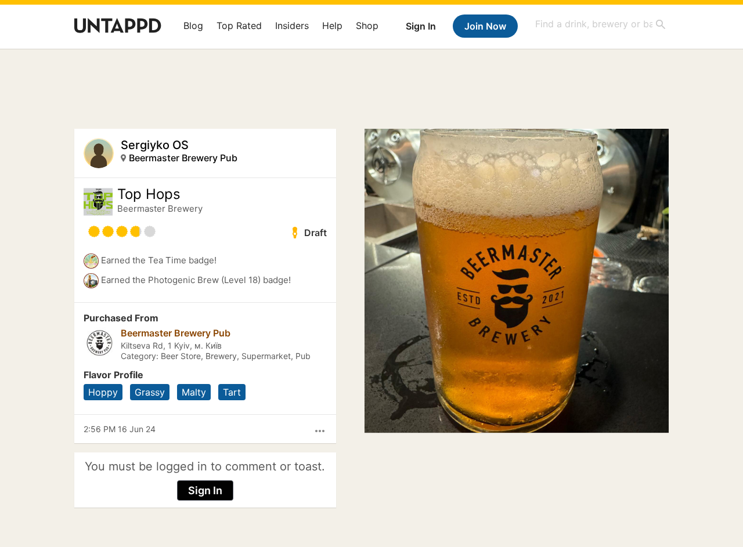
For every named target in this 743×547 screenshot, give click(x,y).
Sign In (421, 26)
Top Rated (239, 25)
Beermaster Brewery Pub (183, 158)
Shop (367, 25)
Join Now (485, 26)
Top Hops (149, 194)
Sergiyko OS (155, 145)
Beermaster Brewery (160, 208)
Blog (193, 25)
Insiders (292, 25)
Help (332, 25)
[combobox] (601, 24)
